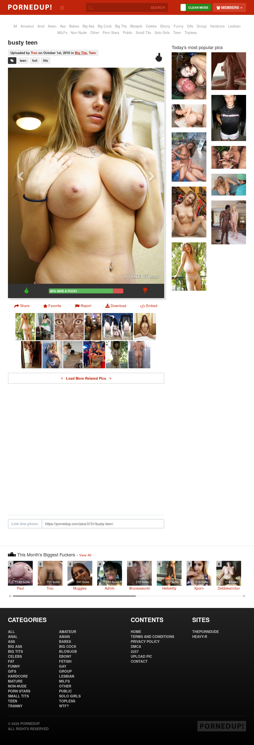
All (15, 26)
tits (45, 60)
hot (34, 60)
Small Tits (143, 32)
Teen (177, 32)
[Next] (151, 183)
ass (63, 26)
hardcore (217, 26)
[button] (83, 306)
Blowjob (136, 26)
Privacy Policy (145, 641)
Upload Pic (141, 656)
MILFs (62, 32)
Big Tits (121, 26)
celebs (151, 26)
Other (94, 32)
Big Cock (105, 26)
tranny (15, 705)
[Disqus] (86, 449)
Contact (139, 661)
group (202, 26)
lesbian (234, 26)
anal (40, 26)
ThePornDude (205, 631)
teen (23, 60)
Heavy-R (199, 636)
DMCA (136, 646)
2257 (135, 651)
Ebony (165, 26)
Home (136, 631)
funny (179, 26)
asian (52, 26)
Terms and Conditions (152, 636)
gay (62, 666)
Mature (15, 681)
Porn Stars (111, 32)
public (127, 32)
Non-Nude (79, 32)
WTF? (64, 705)
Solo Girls (162, 32)
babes (74, 26)
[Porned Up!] (30, 7)
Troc (34, 52)
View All (85, 555)
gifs (190, 26)
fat (11, 661)
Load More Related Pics (86, 378)
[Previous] (20, 183)
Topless (191, 32)
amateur (27, 26)
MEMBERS (230, 7)
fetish (65, 661)
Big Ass (88, 26)
